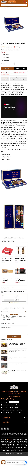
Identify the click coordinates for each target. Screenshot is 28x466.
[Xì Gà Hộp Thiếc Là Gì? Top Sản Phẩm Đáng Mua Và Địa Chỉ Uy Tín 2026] (4, 345)
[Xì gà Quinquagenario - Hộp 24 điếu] (7, 271)
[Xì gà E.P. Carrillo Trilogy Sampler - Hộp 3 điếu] (14, 37)
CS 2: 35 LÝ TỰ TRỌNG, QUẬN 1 (10, 407)
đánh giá (16, 295)
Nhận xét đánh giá (23, 78)
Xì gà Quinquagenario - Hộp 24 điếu (7, 279)
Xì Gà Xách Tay (20, 433)
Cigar (3, 433)
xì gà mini (11, 434)
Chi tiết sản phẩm (5, 78)
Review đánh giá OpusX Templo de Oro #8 (17, 363)
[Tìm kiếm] (26, 5)
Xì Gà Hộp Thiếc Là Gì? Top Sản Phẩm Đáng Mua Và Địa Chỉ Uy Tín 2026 (16, 344)
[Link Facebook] (2, 428)
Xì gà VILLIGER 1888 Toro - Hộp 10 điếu (7, 259)
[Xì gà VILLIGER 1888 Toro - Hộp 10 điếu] (7, 251)
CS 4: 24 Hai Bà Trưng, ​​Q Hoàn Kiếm (12, 412)
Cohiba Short (17, 434)
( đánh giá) (9, 47)
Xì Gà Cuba (14, 433)
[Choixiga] (4, 1)
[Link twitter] (5, 428)
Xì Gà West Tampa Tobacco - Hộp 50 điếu (20, 259)
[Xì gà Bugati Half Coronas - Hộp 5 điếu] (20, 271)
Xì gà (10, 433)
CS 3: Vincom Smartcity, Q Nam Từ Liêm (13, 410)
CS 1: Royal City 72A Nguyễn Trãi (11, 405)
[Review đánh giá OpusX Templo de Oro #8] (4, 365)
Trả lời (4, 319)
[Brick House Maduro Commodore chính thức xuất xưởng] (4, 352)
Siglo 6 (22, 434)
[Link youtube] (7, 428)
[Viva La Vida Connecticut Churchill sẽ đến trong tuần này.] (4, 372)
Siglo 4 (6, 433)
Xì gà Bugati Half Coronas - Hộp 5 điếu (20, 279)
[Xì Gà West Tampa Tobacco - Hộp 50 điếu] (20, 251)
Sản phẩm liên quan (14, 78)
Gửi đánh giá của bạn (14, 302)
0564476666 (16, 396)
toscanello (7, 434)
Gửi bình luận (14, 336)
